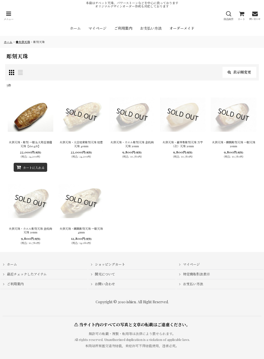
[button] (8, 16)
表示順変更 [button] (242, 72)
